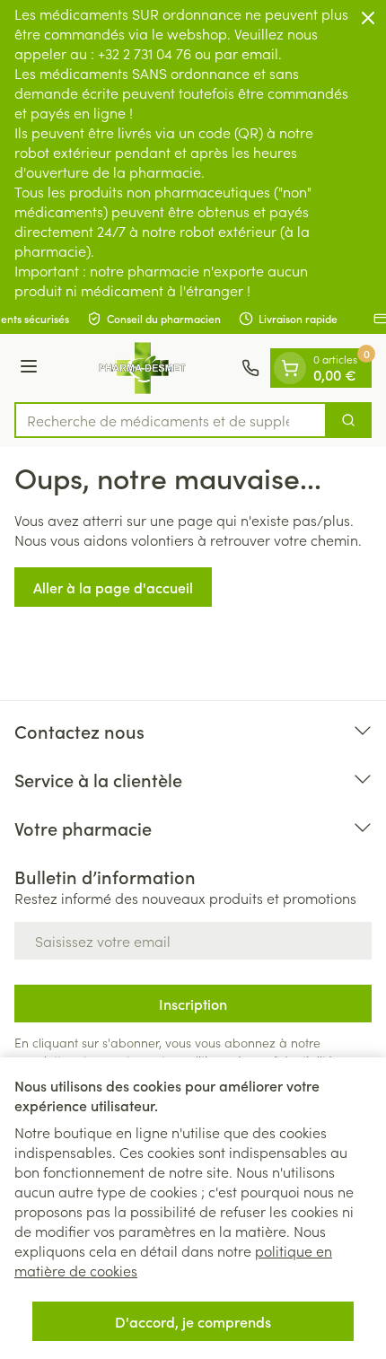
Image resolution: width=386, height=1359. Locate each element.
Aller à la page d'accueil (113, 587)
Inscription (193, 1003)
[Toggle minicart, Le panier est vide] (290, 368)
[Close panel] (368, 18)
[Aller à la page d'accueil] (142, 368)
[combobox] (170, 420)
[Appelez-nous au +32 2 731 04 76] (250, 368)
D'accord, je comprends (193, 1321)
